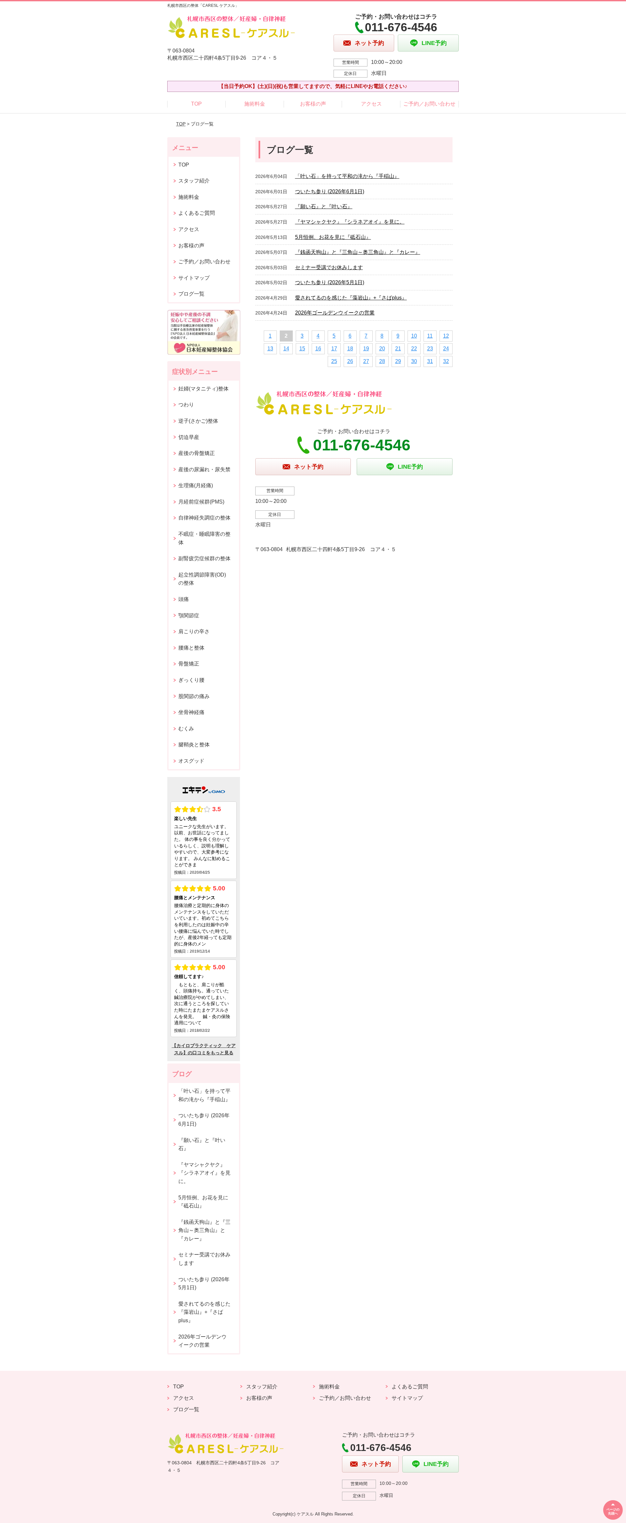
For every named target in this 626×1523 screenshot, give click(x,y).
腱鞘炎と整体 (194, 744)
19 (366, 348)
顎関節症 (188, 615)
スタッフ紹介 (194, 180)
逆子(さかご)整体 (198, 421)
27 (366, 361)
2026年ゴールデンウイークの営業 (335, 312)
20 (382, 348)
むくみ (186, 728)
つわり (186, 404)
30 (414, 361)
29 (398, 361)
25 (334, 361)
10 (414, 336)
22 (414, 348)
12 (446, 336)
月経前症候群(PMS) (201, 502)
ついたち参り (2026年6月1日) (329, 191)
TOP (196, 104)
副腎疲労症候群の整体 (204, 558)
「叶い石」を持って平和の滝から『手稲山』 (347, 176)
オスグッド (191, 761)
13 (270, 348)
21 (398, 348)
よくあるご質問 (196, 213)
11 (430, 336)
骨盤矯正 (188, 663)
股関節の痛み (194, 696)
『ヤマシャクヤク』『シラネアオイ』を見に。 (350, 222)
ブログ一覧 (191, 294)
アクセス (371, 104)
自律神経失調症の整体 (204, 517)
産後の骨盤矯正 (196, 453)
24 (446, 348)
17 (334, 348)
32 (446, 361)
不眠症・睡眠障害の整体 (204, 538)
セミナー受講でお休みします (329, 267)
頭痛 (183, 599)
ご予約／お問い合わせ (429, 104)
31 (430, 361)
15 (302, 348)
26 (350, 361)
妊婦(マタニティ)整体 (203, 388)
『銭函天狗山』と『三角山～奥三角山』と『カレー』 (357, 252)
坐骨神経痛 (191, 712)
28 (382, 361)
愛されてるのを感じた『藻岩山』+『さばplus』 (351, 297)
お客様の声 (313, 104)
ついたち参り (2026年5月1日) (329, 282)
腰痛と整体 (191, 648)
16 (318, 348)
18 (350, 348)
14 (286, 348)
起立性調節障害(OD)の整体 (202, 579)
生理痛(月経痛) (195, 485)
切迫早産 (188, 437)
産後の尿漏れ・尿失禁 (204, 469)
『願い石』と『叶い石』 (323, 206)
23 (430, 348)
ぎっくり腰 (191, 680)
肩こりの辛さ (194, 631)
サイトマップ (194, 278)
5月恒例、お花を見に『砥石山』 (333, 237)
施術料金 (254, 104)
